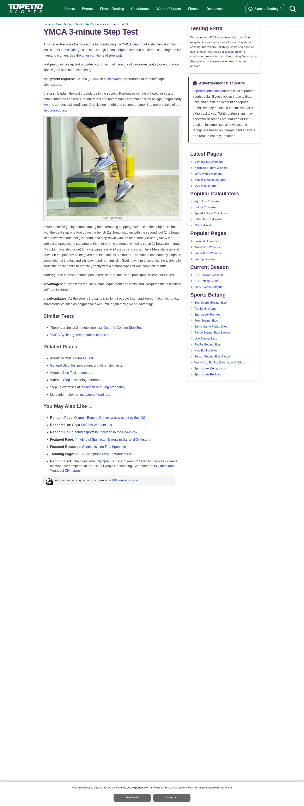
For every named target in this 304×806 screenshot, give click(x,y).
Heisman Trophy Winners (210, 167)
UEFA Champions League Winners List (103, 454)
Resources (215, 9)
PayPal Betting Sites (207, 344)
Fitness (194, 9)
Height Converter (205, 207)
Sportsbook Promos (207, 314)
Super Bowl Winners (207, 253)
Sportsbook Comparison (210, 368)
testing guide (233, 51)
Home (46, 24)
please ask (217, 61)
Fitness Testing (112, 9)
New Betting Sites (205, 350)
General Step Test (63, 365)
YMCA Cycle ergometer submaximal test (79, 335)
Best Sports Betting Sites (210, 302)
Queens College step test (75, 50)
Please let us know (126, 480)
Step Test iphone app (77, 372)
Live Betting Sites (205, 338)
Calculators (140, 9)
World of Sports (168, 9)
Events (87, 9)
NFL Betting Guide (206, 281)
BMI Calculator (204, 225)
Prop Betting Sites (206, 320)
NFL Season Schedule (209, 275)
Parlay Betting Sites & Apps (212, 332)
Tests (78, 24)
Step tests (70, 380)
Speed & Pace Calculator (210, 213)
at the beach (86, 387)
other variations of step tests (102, 55)
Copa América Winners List (92, 425)
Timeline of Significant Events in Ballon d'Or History (112, 439)
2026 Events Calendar (209, 286)
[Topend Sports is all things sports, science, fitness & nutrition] (25, 8)
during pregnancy (112, 387)
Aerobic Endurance (96, 24)
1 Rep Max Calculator (208, 219)
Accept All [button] (172, 797)
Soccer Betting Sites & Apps (212, 356)
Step (114, 24)
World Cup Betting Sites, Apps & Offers (219, 362)
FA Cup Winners (204, 259)
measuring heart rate (95, 394)
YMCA (127, 44)
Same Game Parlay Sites (210, 326)
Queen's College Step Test (122, 327)
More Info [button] (226, 787)
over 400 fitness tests (217, 37)
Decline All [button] (132, 797)
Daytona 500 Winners (208, 161)
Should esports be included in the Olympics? (105, 432)
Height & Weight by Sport (210, 179)
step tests (83, 70)
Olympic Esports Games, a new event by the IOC (109, 417)
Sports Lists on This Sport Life (104, 447)
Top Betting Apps (205, 308)
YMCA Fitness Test (79, 358)
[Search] (293, 9)
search (233, 61)
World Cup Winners (207, 247)
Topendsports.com (206, 91)
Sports (70, 9)
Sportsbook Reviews (207, 374)
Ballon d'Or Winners (207, 241)
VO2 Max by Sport (206, 185)
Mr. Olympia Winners (208, 173)
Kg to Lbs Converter (207, 201)
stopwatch (114, 79)
